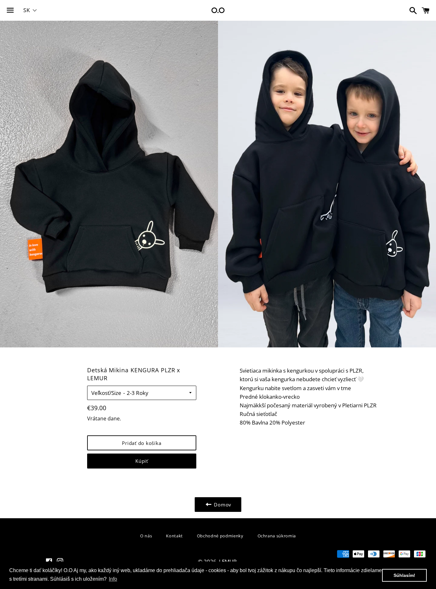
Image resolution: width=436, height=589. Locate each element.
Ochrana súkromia (277, 536)
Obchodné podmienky (220, 536)
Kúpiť (141, 461)
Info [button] (113, 579)
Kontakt (174, 536)
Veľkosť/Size (106, 392)
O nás (146, 536)
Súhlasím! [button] (404, 575)
